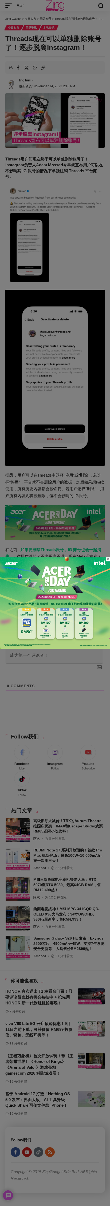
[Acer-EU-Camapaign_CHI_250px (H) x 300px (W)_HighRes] (55, 602)
